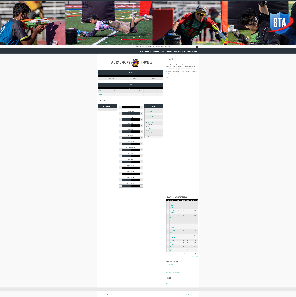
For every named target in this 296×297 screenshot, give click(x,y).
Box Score (103, 100)
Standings (156, 51)
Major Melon (171, 249)
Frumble (101, 94)
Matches (179, 200)
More (195, 51)
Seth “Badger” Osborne (150, 132)
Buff (149, 120)
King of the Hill (171, 266)
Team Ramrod (101, 91)
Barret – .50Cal (150, 127)
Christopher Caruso (151, 123)
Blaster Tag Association (141, 46)
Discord (168, 283)
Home (141, 51)
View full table (194, 256)
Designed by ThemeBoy (192, 294)
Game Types (148, 51)
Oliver (149, 114)
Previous (169, 253)
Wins (183, 200)
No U (171, 246)
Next (196, 253)
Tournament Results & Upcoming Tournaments (179, 51)
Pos (168, 200)
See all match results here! (173, 272)
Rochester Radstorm (172, 243)
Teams (162, 51)
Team (171, 200)
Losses (187, 200)
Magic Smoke (172, 206)
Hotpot (170, 268)
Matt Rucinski (150, 110)
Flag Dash (170, 264)
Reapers (172, 240)
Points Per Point (194, 200)
